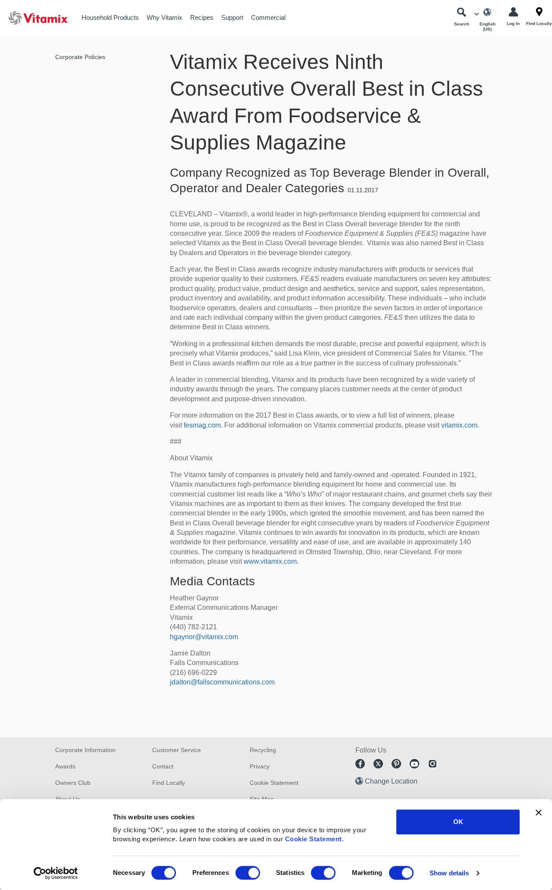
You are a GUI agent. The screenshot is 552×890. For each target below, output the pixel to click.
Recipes (201, 17)
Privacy (260, 766)
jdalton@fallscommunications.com (222, 682)
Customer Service (176, 749)
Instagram (432, 763)
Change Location (391, 781)
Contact (162, 766)
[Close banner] (539, 812)
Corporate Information (85, 749)
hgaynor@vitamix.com (204, 636)
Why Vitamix (164, 17)
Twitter (378, 763)
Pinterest (396, 763)
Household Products (110, 17)
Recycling (263, 749)
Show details (449, 873)
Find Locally (168, 782)
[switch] (247, 873)
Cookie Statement (313, 839)
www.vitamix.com (270, 561)
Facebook (360, 763)
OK (458, 821)
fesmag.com (202, 425)
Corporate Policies (80, 56)
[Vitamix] (34, 18)
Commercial (268, 17)
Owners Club (73, 782)
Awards (65, 766)
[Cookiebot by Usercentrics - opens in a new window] (56, 873)
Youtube (414, 763)
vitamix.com (459, 425)
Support (232, 17)
